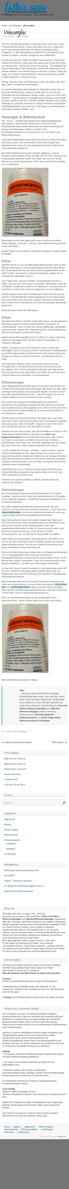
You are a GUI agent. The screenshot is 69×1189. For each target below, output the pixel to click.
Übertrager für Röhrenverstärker (18, 891)
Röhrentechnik (11, 835)
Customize (11, 843)
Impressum (9, 1132)
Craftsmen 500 (11, 779)
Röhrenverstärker (12, 840)
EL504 (8, 731)
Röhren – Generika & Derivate (18, 881)
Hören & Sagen (11, 830)
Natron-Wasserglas (11, 512)
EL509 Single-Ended (20, 587)
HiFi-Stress (58, 742)
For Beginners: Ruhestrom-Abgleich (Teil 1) (24, 886)
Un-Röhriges (15, 25)
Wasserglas (22, 731)
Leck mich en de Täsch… (15, 785)
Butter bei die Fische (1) (15, 764)
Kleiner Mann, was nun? (15, 769)
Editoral (7, 824)
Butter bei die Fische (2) (15, 759)
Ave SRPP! (9, 875)
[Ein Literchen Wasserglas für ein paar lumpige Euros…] (25, 236)
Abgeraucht (9, 819)
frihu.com (26, 7)
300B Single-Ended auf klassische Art (21, 870)
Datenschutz (23, 1132)
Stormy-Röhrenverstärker (18, 742)
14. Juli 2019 (10, 36)
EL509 (14, 731)
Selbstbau (10, 849)
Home (4, 25)
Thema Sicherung (12, 774)
